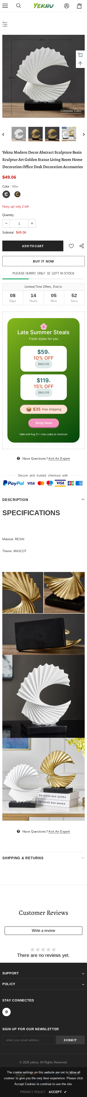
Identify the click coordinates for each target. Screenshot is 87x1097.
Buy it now (43, 261)
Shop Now (43, 423)
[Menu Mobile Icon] (5, 6)
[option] (43, 76)
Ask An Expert (59, 458)
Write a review (43, 931)
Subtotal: (8, 232)
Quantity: (8, 215)
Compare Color (71, 111)
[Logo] (43, 5)
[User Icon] (67, 6)
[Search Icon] (18, 6)
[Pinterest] (6, 1012)
